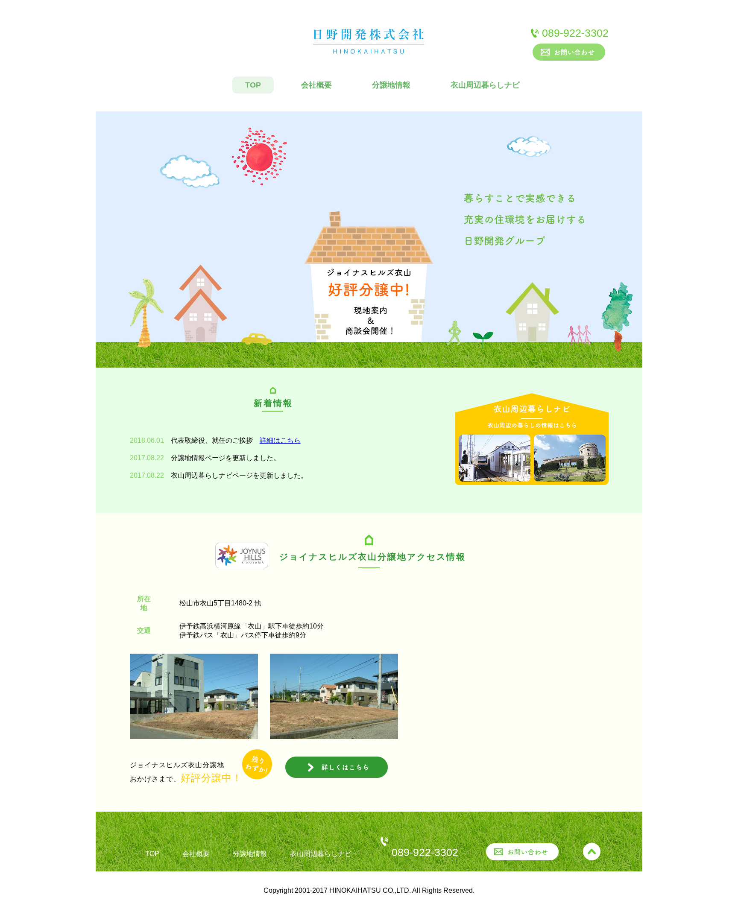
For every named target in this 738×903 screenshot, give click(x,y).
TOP (253, 85)
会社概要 (316, 85)
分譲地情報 (391, 85)
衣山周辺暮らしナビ (485, 85)
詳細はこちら (280, 440)
